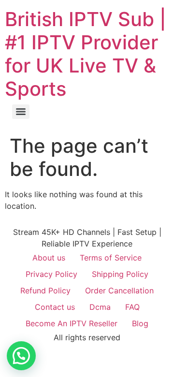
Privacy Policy (51, 274)
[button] (21, 355)
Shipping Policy (120, 274)
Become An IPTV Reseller (71, 323)
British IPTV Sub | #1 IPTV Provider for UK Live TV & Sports (85, 54)
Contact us (55, 307)
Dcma (100, 307)
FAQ (132, 307)
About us (48, 257)
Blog (140, 323)
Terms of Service (111, 257)
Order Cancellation (119, 290)
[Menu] (20, 111)
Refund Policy (45, 290)
